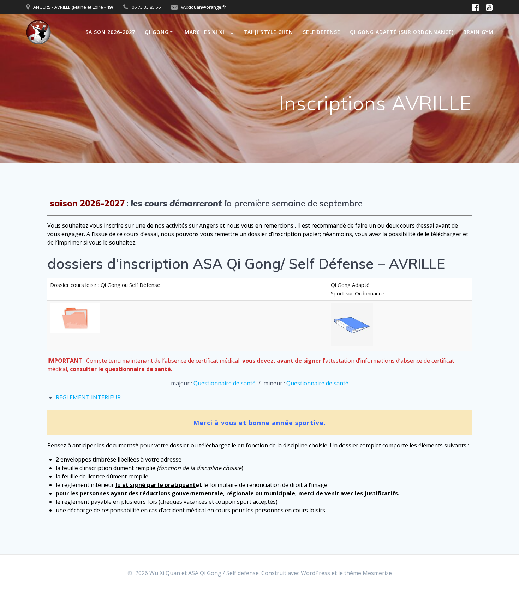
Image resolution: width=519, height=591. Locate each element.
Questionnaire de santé (224, 383)
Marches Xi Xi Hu (209, 32)
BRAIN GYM (478, 32)
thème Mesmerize (368, 573)
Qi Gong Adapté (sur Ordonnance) (402, 32)
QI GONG (157, 32)
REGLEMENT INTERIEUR (88, 397)
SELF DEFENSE (321, 32)
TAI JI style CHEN (268, 32)
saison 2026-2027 (110, 32)
